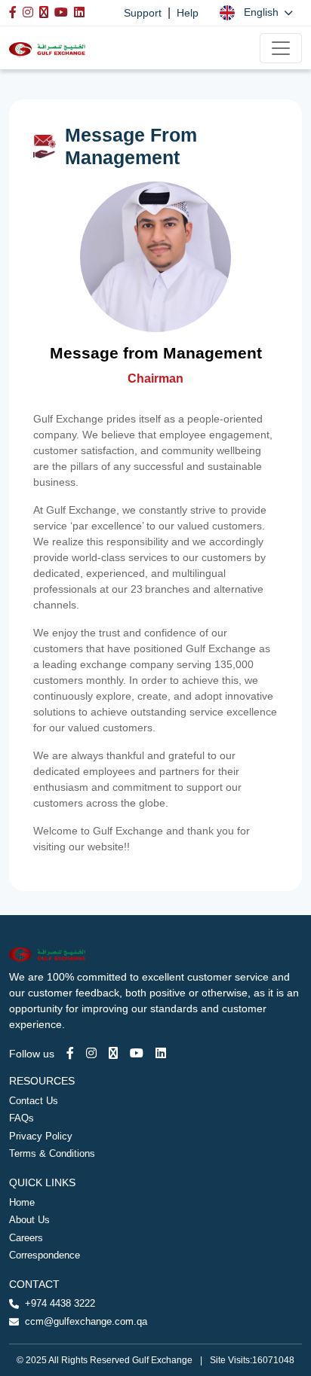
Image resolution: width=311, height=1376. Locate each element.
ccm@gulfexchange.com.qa (86, 1321)
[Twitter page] (113, 1053)
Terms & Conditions (52, 1153)
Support (143, 13)
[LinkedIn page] (161, 1053)
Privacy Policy (40, 1136)
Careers (26, 1237)
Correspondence (44, 1255)
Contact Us (33, 1100)
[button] (256, 12)
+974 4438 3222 (60, 1303)
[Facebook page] (70, 1053)
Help (188, 13)
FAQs (21, 1118)
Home (22, 1202)
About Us (29, 1219)
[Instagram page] (91, 1053)
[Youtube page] (136, 1053)
